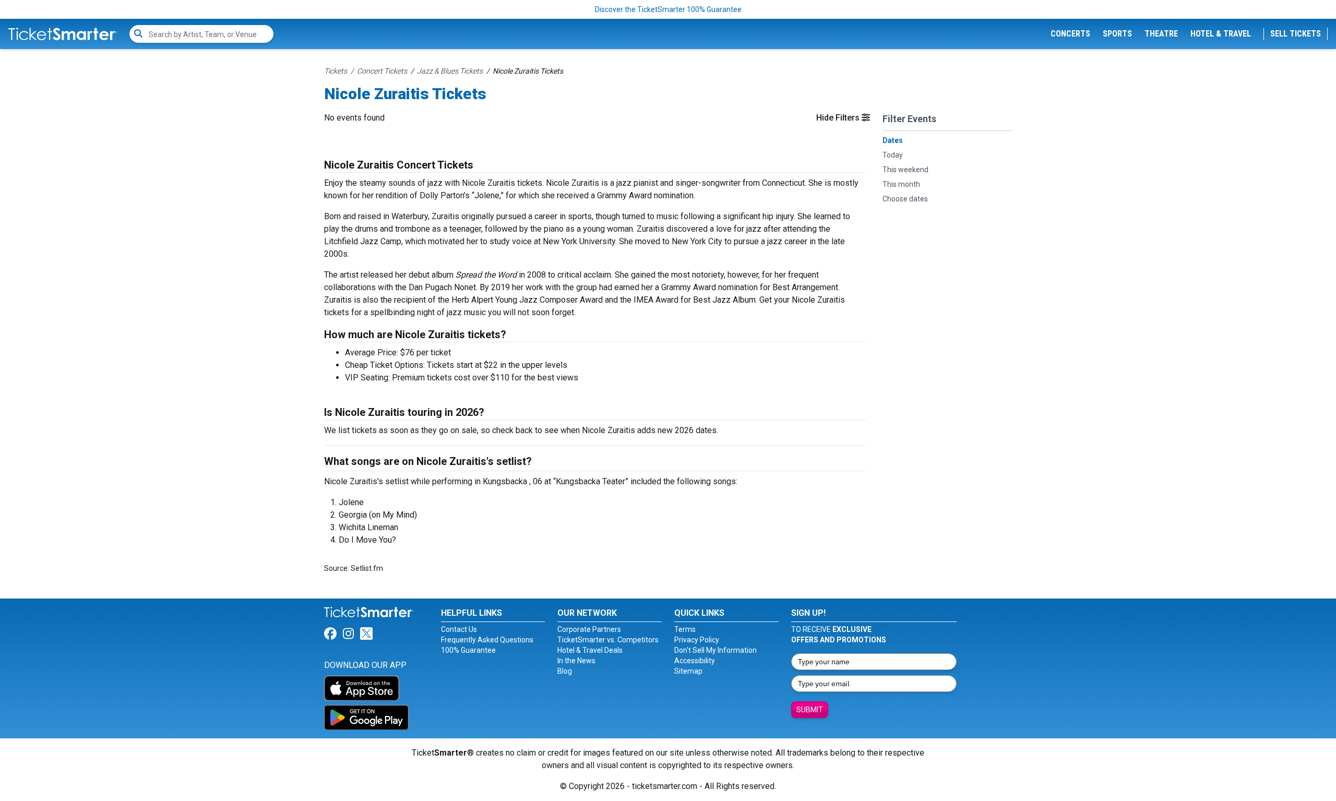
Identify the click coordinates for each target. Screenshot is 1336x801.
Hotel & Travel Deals (590, 650)
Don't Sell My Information (715, 650)
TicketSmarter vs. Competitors (608, 640)
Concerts (1070, 34)
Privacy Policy (696, 640)
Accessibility (694, 660)
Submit (809, 710)
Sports (1117, 34)
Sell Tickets (1295, 34)
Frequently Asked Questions (487, 640)
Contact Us (459, 629)
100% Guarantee (468, 650)
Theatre (1161, 34)
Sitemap (688, 671)
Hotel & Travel (1220, 34)
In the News (576, 660)
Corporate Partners (589, 629)
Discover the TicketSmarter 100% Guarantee (668, 9)
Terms (685, 629)
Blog (564, 671)
